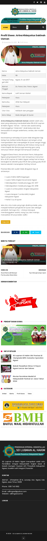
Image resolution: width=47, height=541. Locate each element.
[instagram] (41, 2)
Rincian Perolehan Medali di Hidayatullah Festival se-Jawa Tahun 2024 (28, 378)
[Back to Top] (23, 538)
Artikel (4, 394)
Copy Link (5, 222)
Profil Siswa (24, 42)
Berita (12, 394)
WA (26, 232)
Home (5, 27)
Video (30, 394)
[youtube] (44, 2)
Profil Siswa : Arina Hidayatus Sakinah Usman (21, 260)
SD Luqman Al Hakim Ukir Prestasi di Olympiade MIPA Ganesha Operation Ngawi (28, 358)
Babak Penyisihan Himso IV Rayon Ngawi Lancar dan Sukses (27, 367)
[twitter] (37, 2)
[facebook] (34, 2)
